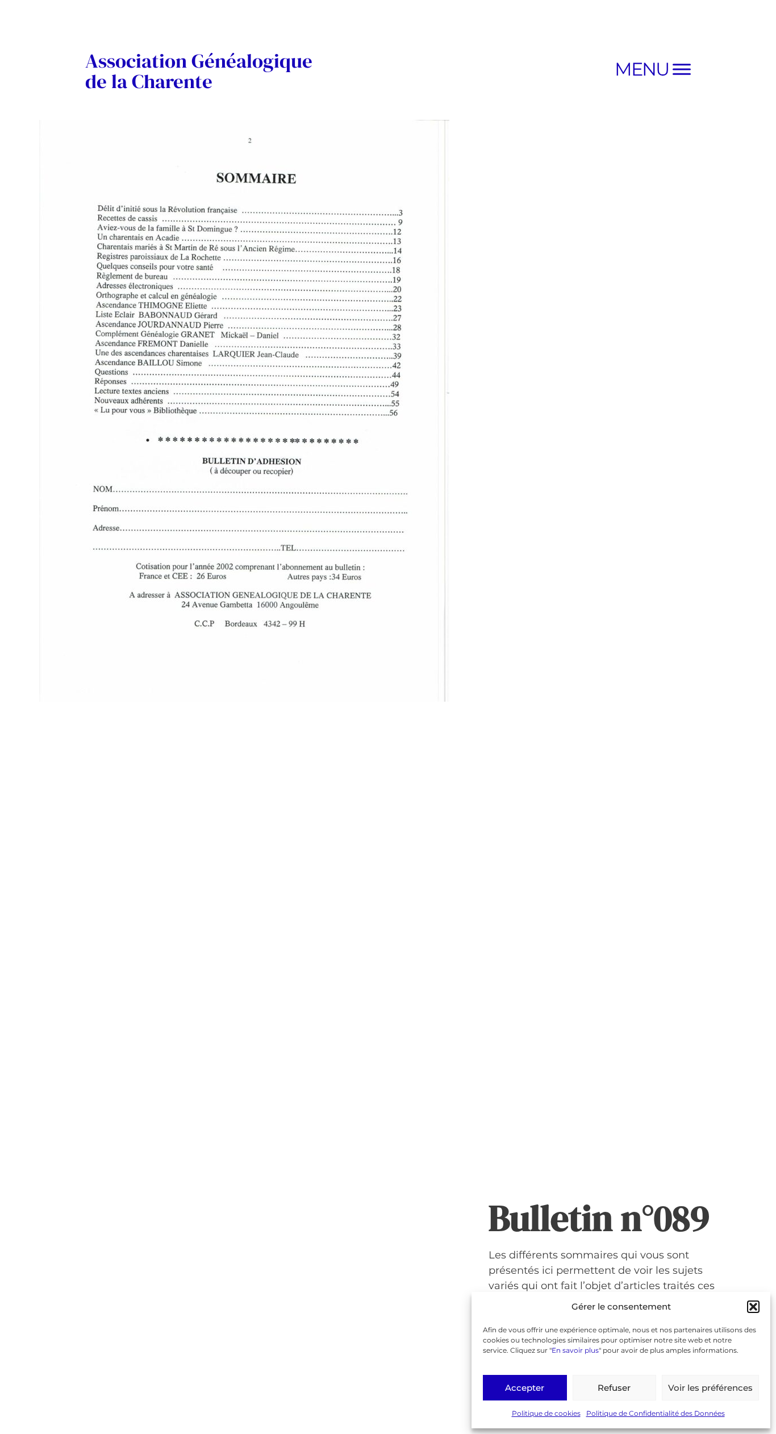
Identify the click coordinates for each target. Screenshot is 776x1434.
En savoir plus (575, 1350)
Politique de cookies (546, 1413)
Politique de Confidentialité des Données (655, 1413)
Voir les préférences (710, 1387)
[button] (753, 1306)
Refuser (614, 1387)
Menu (642, 69)
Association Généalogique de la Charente (198, 70)
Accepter (524, 1387)
